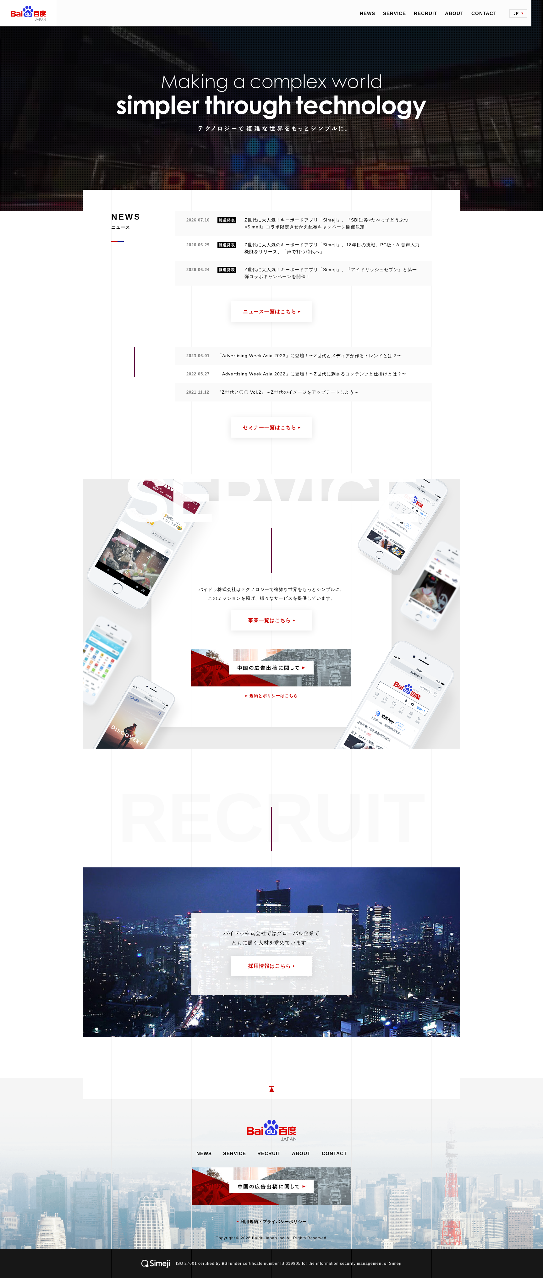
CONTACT (483, 13)
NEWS (367, 13)
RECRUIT (425, 13)
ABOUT (454, 13)
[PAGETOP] (271, 1088)
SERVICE (394, 13)
